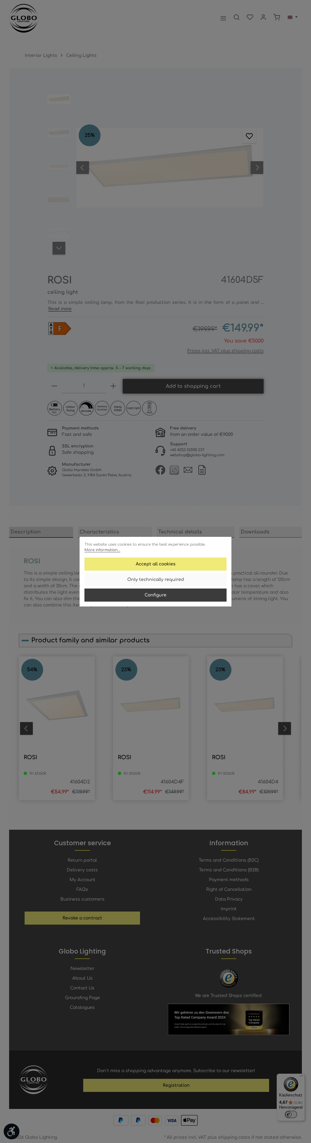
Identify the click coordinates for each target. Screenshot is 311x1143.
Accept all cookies (156, 564)
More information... (102, 550)
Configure (155, 595)
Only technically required (155, 579)
